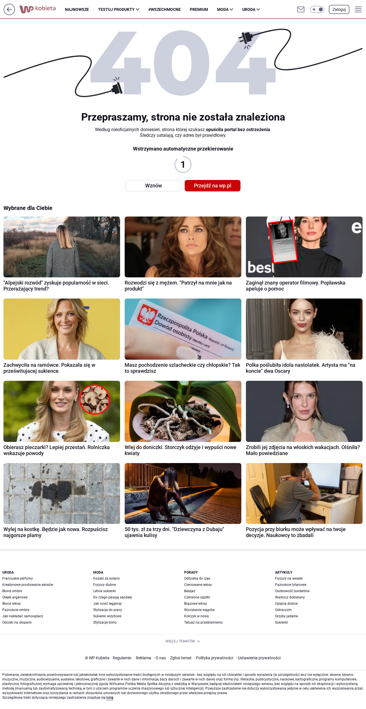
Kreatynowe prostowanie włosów (27, 585)
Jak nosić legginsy (107, 604)
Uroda (248, 9)
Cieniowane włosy (198, 585)
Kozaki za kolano (106, 578)
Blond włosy (11, 604)
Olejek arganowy (15, 597)
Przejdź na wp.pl (212, 186)
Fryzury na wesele (289, 578)
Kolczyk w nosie (196, 616)
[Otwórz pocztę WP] (300, 9)
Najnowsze (77, 9)
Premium (199, 9)
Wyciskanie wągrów (199, 610)
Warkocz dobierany (290, 597)
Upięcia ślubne (286, 604)
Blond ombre (12, 591)
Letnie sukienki (104, 591)
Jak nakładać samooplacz (22, 616)
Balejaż (189, 591)
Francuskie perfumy (17, 578)
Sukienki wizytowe (107, 616)
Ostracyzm (283, 610)
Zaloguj (339, 9)
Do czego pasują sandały (112, 597)
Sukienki (281, 622)
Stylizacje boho (105, 622)
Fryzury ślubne (104, 585)
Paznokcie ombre (15, 610)
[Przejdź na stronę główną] (9, 13)
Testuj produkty (116, 9)
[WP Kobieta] (42, 9)
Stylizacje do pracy (107, 610)
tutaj (109, 698)
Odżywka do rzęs (197, 578)
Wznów (153, 186)
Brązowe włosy (195, 604)
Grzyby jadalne (286, 616)
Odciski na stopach (17, 622)
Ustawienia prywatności (258, 658)
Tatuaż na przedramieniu (203, 622)
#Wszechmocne (164, 9)
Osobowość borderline (292, 591)
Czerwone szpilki (197, 597)
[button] (317, 9)
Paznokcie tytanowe (290, 585)
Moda (222, 9)
